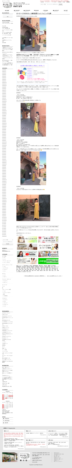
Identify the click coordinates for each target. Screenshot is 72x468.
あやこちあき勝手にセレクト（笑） (54, 275)
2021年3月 (4, 156)
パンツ (4, 275)
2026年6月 (4, 73)
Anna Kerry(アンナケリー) (7, 316)
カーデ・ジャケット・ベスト (7, 264)
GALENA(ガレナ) (5, 329)
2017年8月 (4, 223)
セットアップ (4, 284)
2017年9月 (4, 222)
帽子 (4, 294)
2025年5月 (4, 93)
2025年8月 (4, 88)
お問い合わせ (4, 384)
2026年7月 (4, 71)
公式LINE (6, 422)
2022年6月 (4, 132)
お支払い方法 (57, 456)
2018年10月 (4, 201)
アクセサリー (4, 298)
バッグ (3, 286)
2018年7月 (4, 206)
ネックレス (5, 299)
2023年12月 (4, 110)
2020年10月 (4, 164)
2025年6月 (4, 91)
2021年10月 (4, 145)
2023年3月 (4, 121)
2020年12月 (4, 160)
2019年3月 (4, 193)
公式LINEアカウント (6, 375)
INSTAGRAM (7, 420)
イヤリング (5, 302)
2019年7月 (4, 187)
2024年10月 (4, 101)
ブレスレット (5, 304)
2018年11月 (4, 200)
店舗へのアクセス (58, 457)
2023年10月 (4, 113)
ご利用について (57, 455)
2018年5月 (4, 209)
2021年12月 (4, 142)
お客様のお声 (4, 381)
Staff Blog (4, 27)
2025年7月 (4, 90)
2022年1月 (4, 140)
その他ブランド (5, 343)
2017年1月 (4, 234)
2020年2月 (4, 176)
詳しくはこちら (21, 448)
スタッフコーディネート (6, 23)
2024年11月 (4, 99)
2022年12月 (4, 123)
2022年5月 (4, 134)
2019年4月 (4, 192)
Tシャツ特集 (4, 349)
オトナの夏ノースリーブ (6, 359)
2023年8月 (4, 115)
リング (4, 306)
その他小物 (5, 295)
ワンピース (5, 280)
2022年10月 (4, 126)
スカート (5, 276)
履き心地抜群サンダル (6, 358)
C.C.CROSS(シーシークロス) (7, 321)
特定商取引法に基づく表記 (7, 386)
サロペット (5, 282)
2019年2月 (4, 195)
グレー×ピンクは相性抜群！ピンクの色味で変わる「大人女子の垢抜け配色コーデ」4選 (7, 63)
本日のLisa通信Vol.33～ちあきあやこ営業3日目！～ (35, 275)
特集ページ (4, 348)
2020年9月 (4, 165)
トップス (3, 257)
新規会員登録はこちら (6, 251)
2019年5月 (4, 190)
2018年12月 (4, 198)
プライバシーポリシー (58, 461)
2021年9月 (4, 146)
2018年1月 (4, 215)
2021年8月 (4, 148)
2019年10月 (4, 182)
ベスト (4, 266)
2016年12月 (4, 236)
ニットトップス (5, 351)
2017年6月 (4, 226)
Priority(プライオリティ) (6, 336)
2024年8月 (4, 104)
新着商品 (3, 345)
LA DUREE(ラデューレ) (6, 332)
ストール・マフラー (6, 292)
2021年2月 (4, 157)
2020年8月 (4, 167)
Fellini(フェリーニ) (5, 327)
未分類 (3, 42)
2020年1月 (4, 178)
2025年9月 (4, 87)
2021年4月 (4, 154)
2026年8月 (4, 69)
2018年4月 (4, 211)
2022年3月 (4, 137)
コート (4, 271)
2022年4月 (4, 135)
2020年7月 (4, 168)
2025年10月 (4, 85)
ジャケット (5, 269)
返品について (57, 460)
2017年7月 (4, 225)
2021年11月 (4, 143)
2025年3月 (4, 96)
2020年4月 (4, 173)
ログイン (3, 250)
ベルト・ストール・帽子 (6, 289)
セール (3, 346)
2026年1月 (4, 80)
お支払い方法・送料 (5, 383)
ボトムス (3, 273)
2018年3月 (4, 212)
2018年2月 (4, 214)
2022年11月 (4, 124)
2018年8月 (4, 204)
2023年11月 (4, 112)
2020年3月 (4, 175)
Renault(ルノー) (5, 337)
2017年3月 (4, 231)
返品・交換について (5, 367)
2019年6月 (4, 189)
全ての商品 (4, 256)
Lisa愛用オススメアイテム (7, 40)
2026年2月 (4, 79)
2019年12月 (4, 179)
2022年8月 (4, 129)
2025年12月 (4, 82)
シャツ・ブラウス (6, 262)
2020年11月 (4, 162)
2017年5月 (4, 228)
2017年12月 (4, 217)
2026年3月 (4, 77)
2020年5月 (4, 171)
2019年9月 (4, 184)
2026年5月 (4, 74)
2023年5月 (4, 120)
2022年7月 (4, 131)
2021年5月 (4, 153)
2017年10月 (4, 220)
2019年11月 (4, 181)
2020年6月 (4, 170)
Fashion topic (4, 22)
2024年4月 (4, 107)
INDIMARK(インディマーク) (7, 330)
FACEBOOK (7, 418)
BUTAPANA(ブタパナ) (6, 320)
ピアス (4, 301)
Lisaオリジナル (5, 314)
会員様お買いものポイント (7, 368)
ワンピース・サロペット (6, 279)
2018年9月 (4, 203)
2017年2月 (4, 233)
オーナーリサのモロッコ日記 (31, 16)
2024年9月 (4, 102)
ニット (4, 259)
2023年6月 (4, 118)
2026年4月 (4, 76)
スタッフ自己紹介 (5, 28)
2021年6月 (4, 151)
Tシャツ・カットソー (7, 260)
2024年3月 (4, 109)
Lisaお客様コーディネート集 (7, 37)
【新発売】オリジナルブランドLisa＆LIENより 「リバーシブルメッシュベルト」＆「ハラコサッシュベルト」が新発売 (7, 56)
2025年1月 (4, 98)
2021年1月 (4, 159)
